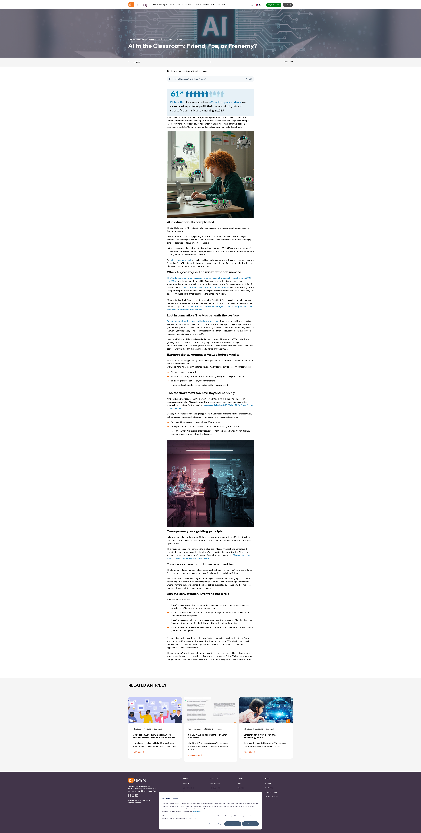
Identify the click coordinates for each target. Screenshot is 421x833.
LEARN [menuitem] (240, 778)
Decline (250, 824)
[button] (170, 79)
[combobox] (258, 5)
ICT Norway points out (180, 260)
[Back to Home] (137, 5)
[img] (246, 79)
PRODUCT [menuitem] (214, 778)
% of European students (225, 102)
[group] (210, 79)
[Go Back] (210, 62)
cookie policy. (197, 811)
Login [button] (287, 5)
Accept (232, 824)
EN (260, 5)
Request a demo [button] (274, 5)
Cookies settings (215, 824)
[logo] (137, 780)
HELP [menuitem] (267, 778)
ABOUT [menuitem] (186, 778)
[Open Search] (252, 5)
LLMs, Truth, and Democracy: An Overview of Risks (205, 287)
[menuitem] (166, 4)
